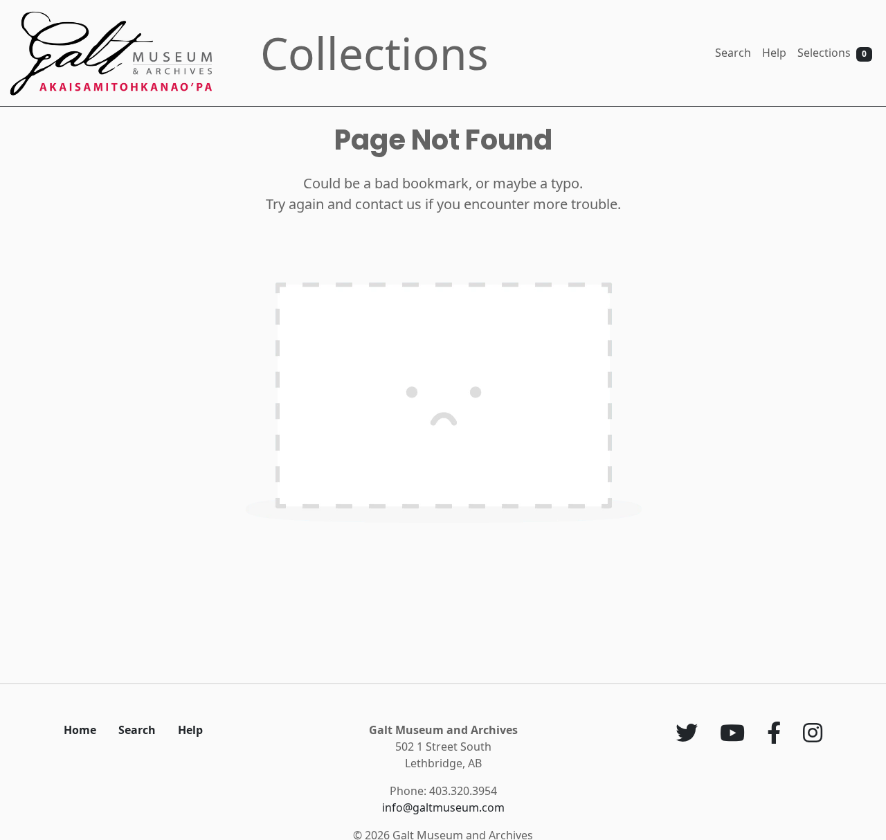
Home (80, 730)
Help (774, 52)
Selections (832, 52)
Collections (374, 53)
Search (733, 52)
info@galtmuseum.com (443, 807)
